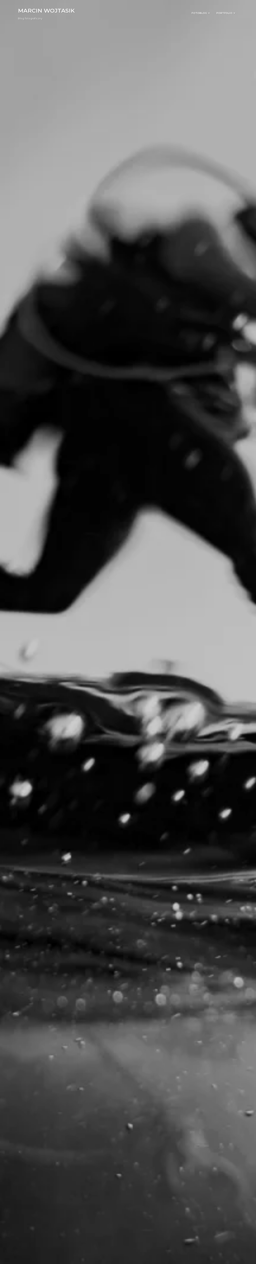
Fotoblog (199, 13)
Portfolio (224, 13)
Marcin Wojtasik (46, 10)
